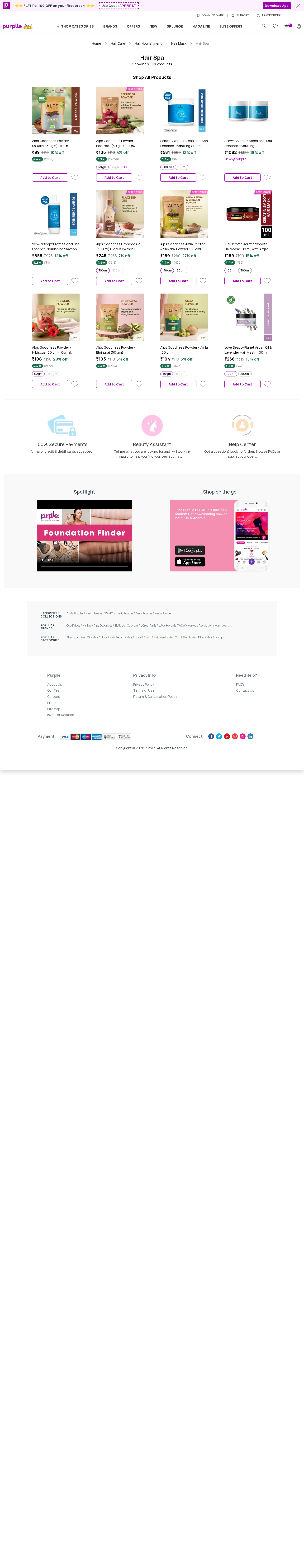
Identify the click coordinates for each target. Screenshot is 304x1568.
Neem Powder (95, 613)
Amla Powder (76, 613)
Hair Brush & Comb (140, 637)
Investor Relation (60, 715)
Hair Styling (214, 637)
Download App (277, 5)
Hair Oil (87, 637)
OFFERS (133, 26)
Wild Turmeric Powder (120, 613)
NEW (153, 26)
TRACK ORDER (271, 15)
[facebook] (211, 736)
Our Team (54, 690)
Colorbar (133, 625)
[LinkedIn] (250, 736)
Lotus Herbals (168, 625)
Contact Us (245, 690)
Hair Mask (161, 637)
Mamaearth (222, 625)
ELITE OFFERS (230, 26)
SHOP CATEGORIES (77, 26)
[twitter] (219, 736)
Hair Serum (118, 637)
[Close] (298, 6)
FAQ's (240, 684)
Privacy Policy (143, 684)
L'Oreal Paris (149, 625)
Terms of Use (144, 690)
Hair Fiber (199, 637)
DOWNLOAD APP (212, 15)
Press (51, 702)
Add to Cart (50, 177)
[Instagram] (243, 736)
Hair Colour (101, 637)
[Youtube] (235, 736)
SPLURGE (175, 26)
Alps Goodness (104, 625)
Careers (53, 696)
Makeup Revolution (201, 625)
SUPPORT (242, 15)
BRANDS (110, 26)
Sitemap (53, 709)
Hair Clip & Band (180, 637)
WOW (183, 625)
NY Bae (88, 625)
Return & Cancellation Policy (155, 696)
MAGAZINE (201, 26)
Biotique (120, 625)
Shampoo (73, 637)
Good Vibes (74, 625)
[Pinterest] (227, 736)
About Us (54, 684)
